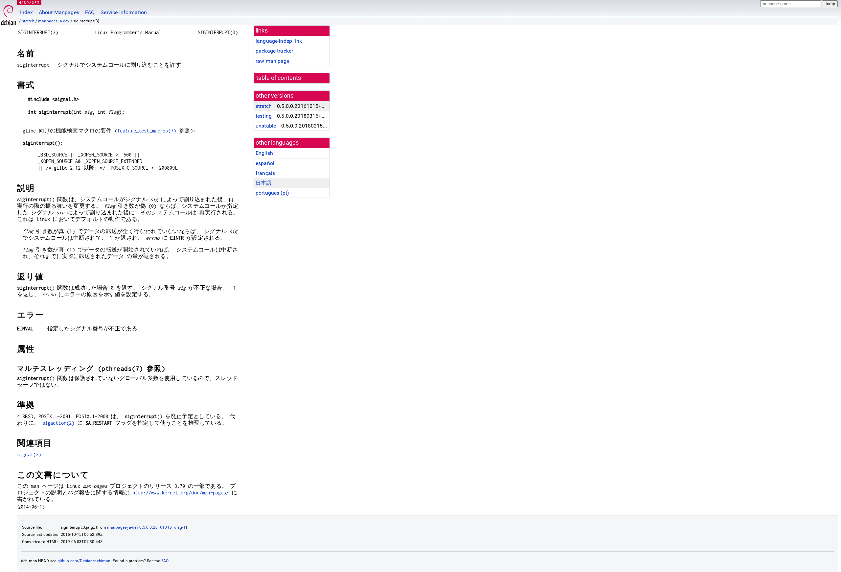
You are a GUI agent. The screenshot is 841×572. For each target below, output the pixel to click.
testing (264, 116)
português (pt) (272, 193)
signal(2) (29, 454)
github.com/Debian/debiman (84, 561)
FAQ (90, 12)
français (265, 173)
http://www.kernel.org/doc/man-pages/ (180, 492)
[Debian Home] (8, 13)
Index (26, 12)
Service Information (124, 12)
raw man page (272, 61)
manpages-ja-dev (53, 21)
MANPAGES (29, 2)
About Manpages (59, 12)
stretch (28, 21)
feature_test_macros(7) (146, 130)
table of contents (278, 78)
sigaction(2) (58, 423)
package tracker (274, 51)
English (264, 153)
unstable (266, 126)
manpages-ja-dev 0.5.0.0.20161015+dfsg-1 (146, 527)
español (265, 163)
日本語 (263, 183)
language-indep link (279, 41)
